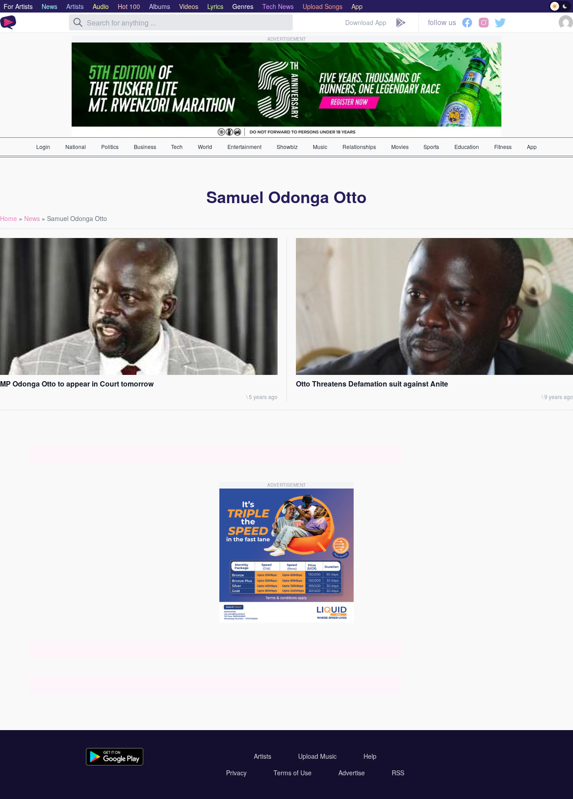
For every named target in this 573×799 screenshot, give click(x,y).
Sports (431, 146)
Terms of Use (293, 772)
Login (43, 146)
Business (145, 146)
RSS (398, 772)
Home (8, 218)
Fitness (503, 146)
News (32, 218)
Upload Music (317, 756)
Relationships (359, 146)
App (532, 146)
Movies (400, 146)
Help (369, 756)
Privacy (236, 772)
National (75, 146)
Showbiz (287, 146)
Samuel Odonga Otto (77, 218)
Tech (177, 146)
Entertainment (244, 146)
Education (466, 146)
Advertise (351, 772)
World (205, 146)
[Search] (78, 22)
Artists (262, 756)
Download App (365, 22)
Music (320, 146)
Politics (110, 146)
